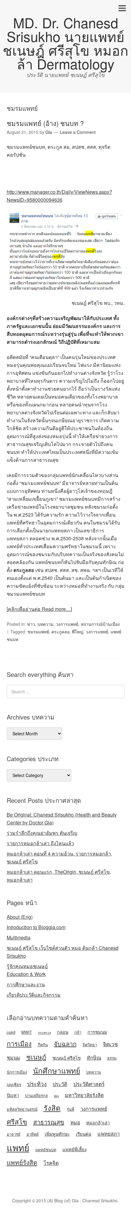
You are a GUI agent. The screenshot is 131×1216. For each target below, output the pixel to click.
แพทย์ (18, 1147)
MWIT (26, 1032)
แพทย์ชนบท (45, 1149)
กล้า (77, 1032)
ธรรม (112, 1058)
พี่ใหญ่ (77, 632)
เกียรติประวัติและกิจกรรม (34, 994)
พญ (56, 1095)
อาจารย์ (13, 1134)
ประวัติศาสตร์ (88, 1084)
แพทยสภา (108, 1133)
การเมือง (19, 1043)
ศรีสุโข (17, 1121)
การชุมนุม (97, 1032)
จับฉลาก (65, 1043)
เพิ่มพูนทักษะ (57, 1134)
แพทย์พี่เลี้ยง (74, 1149)
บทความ (45, 624)
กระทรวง (44, 1032)
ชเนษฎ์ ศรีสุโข (66, 1057)
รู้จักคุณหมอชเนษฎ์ (27, 966)
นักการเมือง (17, 1072)
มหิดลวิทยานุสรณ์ (22, 1109)
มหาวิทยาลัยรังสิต (84, 1095)
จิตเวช (110, 1044)
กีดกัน (43, 1044)
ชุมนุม (13, 1057)
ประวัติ (60, 1084)
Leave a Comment (78, 132)
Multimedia (18, 937)
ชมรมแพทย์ (38, 632)
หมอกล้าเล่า (98, 1122)
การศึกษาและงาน (26, 984)
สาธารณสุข (48, 1121)
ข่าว (31, 624)
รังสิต (52, 1107)
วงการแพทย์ (67, 624)
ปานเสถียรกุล (36, 1095)
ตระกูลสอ (60, 632)
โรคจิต (51, 1162)
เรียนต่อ (83, 1134)
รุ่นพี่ (70, 1109)
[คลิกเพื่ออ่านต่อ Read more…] (39, 608)
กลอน (62, 1032)
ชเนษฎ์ (36, 1056)
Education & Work (26, 973)
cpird (11, 1032)
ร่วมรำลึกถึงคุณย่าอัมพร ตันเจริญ (42, 832)
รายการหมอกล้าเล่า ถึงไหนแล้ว (40, 843)
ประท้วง (37, 1083)
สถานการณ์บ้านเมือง (100, 624)
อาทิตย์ (33, 1134)
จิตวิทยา (90, 1044)
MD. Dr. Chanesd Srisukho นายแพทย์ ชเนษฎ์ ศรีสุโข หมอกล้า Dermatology (65, 42)
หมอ (75, 1122)
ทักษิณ (94, 1057)
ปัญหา (13, 1095)
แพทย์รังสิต (22, 1162)
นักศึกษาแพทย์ (56, 1070)
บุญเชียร (14, 1084)
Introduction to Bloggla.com (36, 927)
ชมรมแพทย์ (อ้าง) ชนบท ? (45, 123)
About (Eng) (20, 916)
